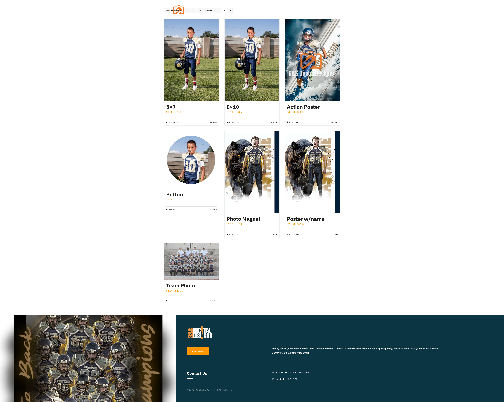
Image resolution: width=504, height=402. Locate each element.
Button (174, 194)
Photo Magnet (244, 218)
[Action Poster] (312, 60)
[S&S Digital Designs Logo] (179, 3)
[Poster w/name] (312, 172)
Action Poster (303, 106)
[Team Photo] (191, 261)
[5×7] (191, 60)
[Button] (191, 159)
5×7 (171, 106)
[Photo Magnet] (252, 172)
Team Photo (180, 285)
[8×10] (252, 60)
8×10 (233, 106)
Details (214, 122)
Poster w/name (306, 218)
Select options (173, 122)
